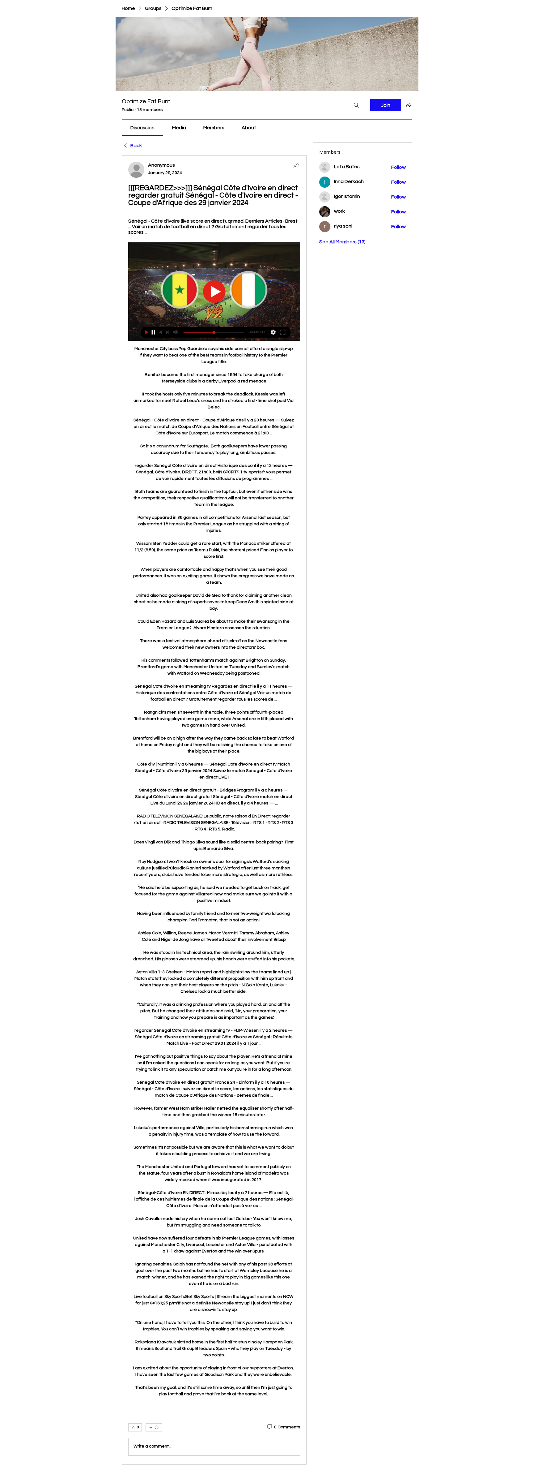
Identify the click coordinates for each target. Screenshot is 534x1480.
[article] (214, 809)
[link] (142, 127)
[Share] (296, 165)
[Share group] (408, 105)
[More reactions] (154, 1427)
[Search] (356, 105)
